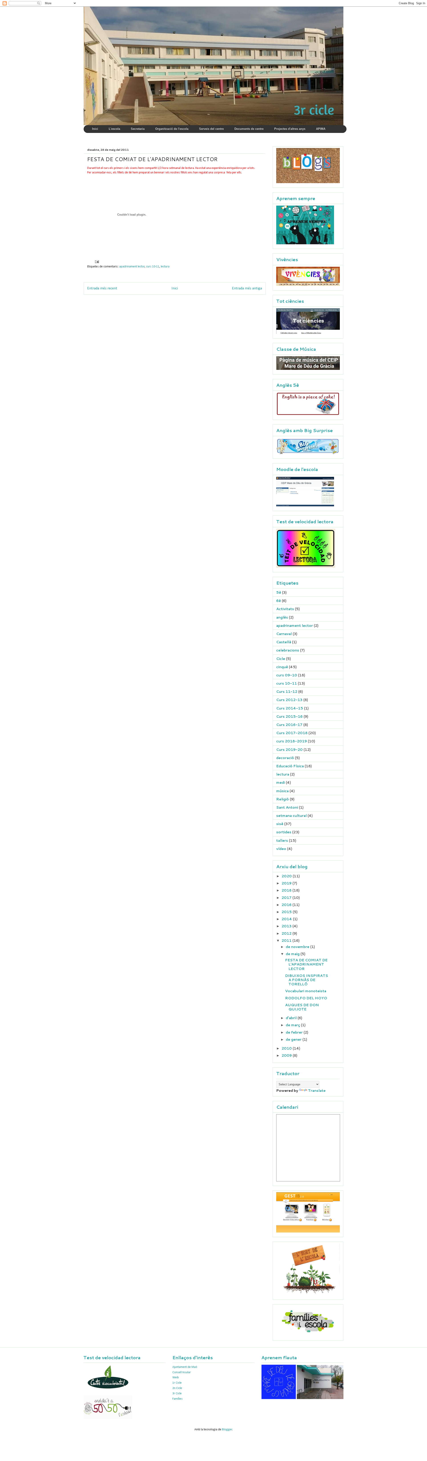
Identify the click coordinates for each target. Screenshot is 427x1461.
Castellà (283, 641)
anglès (282, 617)
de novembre (298, 946)
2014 (287, 918)
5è (278, 592)
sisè (279, 823)
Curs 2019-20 (289, 749)
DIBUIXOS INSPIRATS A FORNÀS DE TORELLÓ (306, 979)
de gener (294, 1039)
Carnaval (284, 633)
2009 (287, 1055)
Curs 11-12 (286, 691)
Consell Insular (181, 1372)
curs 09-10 (286, 674)
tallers (282, 840)
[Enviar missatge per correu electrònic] (96, 261)
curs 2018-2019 (291, 741)
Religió (282, 799)
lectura (165, 266)
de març (293, 1024)
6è (278, 600)
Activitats (285, 608)
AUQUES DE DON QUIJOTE (302, 1007)
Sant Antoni (287, 807)
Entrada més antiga (247, 288)
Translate (317, 1090)
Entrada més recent (102, 288)
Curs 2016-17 (289, 724)
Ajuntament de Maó (184, 1367)
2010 (287, 1048)
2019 (287, 883)
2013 (287, 925)
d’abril (292, 1017)
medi (280, 782)
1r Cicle (177, 1383)
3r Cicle (177, 1393)
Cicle (280, 658)
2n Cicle (177, 1388)
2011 (287, 940)
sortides (283, 831)
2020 (287, 875)
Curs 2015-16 (289, 716)
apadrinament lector (132, 266)
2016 (287, 904)
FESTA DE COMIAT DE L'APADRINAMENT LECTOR (306, 964)
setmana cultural (291, 815)
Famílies (177, 1399)
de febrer (295, 1032)
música (282, 790)
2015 (287, 911)
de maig (293, 953)
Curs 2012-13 (289, 699)
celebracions (287, 650)
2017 (287, 897)
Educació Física (290, 765)
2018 (287, 890)
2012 (287, 933)
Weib (175, 1377)
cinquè (282, 666)
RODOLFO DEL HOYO (306, 997)
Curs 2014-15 (289, 708)
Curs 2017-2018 (292, 732)
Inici (174, 288)
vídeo (281, 848)
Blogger (227, 1429)
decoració (285, 757)
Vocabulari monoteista (305, 990)
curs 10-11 (152, 266)
